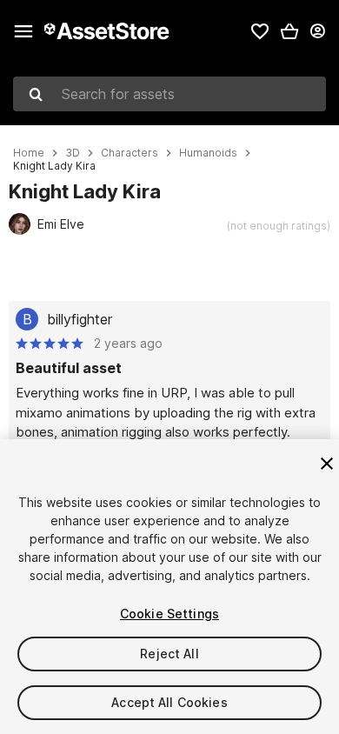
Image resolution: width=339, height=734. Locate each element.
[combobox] (169, 94)
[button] (289, 31)
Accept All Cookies (169, 702)
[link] (259, 31)
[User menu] (317, 31)
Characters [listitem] (129, 153)
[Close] (326, 463)
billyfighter (79, 319)
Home (28, 153)
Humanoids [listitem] (208, 153)
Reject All (169, 653)
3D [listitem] (72, 153)
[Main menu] (23, 31)
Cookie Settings (169, 613)
